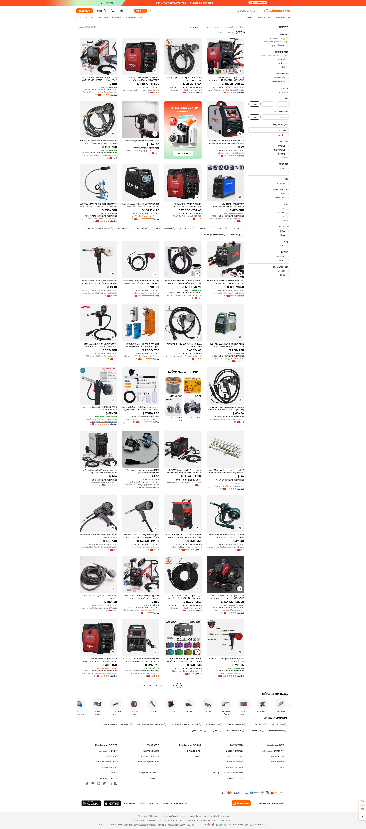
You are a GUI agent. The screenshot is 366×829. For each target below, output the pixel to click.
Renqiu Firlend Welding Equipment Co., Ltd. (140, 150)
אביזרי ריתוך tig (197, 731)
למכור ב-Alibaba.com (108, 751)
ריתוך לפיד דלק (257, 725)
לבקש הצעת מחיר (193, 756)
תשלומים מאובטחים (234, 751)
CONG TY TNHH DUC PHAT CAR (187, 216)
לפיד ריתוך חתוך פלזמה (213, 235)
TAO (205, 816)
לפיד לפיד (236, 229)
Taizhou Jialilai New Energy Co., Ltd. (101, 356)
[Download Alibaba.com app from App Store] (112, 803)
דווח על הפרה (153, 778)
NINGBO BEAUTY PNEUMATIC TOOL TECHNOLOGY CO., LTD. (140, 419)
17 (145, 685)
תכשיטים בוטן (185, 229)
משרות (282, 767)
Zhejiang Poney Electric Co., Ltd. (229, 153)
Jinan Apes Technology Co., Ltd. (145, 547)
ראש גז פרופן (123, 229)
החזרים (156, 767)
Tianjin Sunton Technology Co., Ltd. (186, 90)
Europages (224, 816)
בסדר (254, 104)
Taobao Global (195, 816)
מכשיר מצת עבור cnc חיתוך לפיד (116, 725)
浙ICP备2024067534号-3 (256, 825)
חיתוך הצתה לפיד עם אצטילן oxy (150, 725)
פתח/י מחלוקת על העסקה (148, 762)
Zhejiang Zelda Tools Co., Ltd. (146, 293)
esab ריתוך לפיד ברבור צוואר (98, 229)
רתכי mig (215, 731)
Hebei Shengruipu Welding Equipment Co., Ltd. (183, 356)
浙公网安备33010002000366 (229, 825)
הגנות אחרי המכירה (234, 767)
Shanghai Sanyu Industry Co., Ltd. (187, 547)
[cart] (112, 11)
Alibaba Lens (269, 803)
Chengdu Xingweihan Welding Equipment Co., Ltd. (140, 356)
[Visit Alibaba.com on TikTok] (87, 783)
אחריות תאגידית (278, 762)
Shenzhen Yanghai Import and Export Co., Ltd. (225, 90)
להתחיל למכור (112, 756)
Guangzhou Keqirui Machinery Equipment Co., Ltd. (98, 218)
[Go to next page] (139, 685)
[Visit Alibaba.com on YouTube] (93, 783)
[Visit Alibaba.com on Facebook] (116, 783)
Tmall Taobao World (169, 816)
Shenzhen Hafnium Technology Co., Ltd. (226, 218)
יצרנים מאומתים (194, 751)
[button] (150, 11)
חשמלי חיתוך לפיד (276, 731)
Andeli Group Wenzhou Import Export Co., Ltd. (98, 92)
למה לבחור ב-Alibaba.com (273, 751)
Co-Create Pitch (277, 756)
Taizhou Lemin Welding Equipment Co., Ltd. (140, 216)
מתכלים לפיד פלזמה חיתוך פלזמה (184, 725)
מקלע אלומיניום (212, 725)
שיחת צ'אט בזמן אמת (150, 756)
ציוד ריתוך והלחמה (211, 27)
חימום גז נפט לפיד (234, 731)
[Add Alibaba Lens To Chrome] (241, 803)
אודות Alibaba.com (276, 745)
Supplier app (177, 803)
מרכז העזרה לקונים (151, 751)
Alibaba (242, 27)
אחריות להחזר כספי (234, 756)
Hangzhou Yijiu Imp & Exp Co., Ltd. (229, 293)
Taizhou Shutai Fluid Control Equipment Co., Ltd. (225, 419)
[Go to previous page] (184, 685)
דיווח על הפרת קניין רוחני (149, 772)
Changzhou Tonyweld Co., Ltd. (103, 421)
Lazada (183, 816)
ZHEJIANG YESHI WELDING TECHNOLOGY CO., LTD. (183, 482)
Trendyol (213, 816)
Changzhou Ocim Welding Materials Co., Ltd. (98, 155)
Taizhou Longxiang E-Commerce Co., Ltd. (183, 295)
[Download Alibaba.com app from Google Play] (91, 803)
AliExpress (142, 816)
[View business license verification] (208, 824)
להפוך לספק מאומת (109, 767)
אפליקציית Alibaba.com (134, 803)
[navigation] (268, 356)
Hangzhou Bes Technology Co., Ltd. (228, 486)
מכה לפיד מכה (255, 731)
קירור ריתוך (235, 235)
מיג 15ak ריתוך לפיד (235, 725)
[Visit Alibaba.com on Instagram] (98, 783)
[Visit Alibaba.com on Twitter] (104, 783)
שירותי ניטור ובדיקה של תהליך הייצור (227, 772)
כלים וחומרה (229, 27)
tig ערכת (203, 229)
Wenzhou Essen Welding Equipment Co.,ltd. (225, 547)
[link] (362, 802)
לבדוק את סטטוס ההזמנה (107, 762)
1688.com (153, 816)
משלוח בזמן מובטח (235, 762)
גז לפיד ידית (219, 229)
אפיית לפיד (141, 229)
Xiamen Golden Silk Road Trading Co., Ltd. (98, 293)
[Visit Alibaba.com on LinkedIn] (110, 783)
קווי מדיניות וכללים (235, 778)
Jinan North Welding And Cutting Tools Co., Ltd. (98, 547)
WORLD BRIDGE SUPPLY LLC (103, 482)
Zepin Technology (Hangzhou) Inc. (229, 358)
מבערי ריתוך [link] (194, 27)
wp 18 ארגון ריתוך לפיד (163, 229)
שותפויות (114, 772)
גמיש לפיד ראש (277, 725)
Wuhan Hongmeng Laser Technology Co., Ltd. (140, 90)
